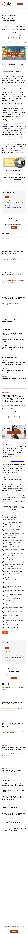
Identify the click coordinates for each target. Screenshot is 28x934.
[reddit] (16, 42)
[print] (25, 42)
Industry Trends (6, 12)
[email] (18, 42)
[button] (3, 4)
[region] (14, 929)
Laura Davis (14, 32)
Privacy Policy (22, 927)
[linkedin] (11, 42)
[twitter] (14, 42)
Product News (5, 392)
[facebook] (9, 42)
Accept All (14, 931)
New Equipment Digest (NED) (14, 207)
